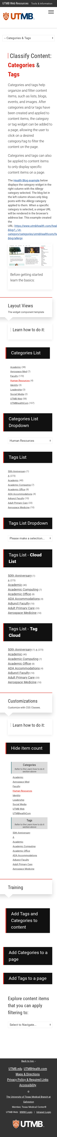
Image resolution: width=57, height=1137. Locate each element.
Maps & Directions (28, 1074)
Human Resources (20, 380)
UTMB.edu (15, 1069)
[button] (51, 12)
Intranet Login (43, 1112)
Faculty (14, 376)
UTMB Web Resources (15, 3)
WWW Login (26, 1112)
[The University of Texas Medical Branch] (19, 17)
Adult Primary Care (18, 503)
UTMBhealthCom (19, 403)
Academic (15, 367)
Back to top (27, 1061)
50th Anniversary (16, 471)
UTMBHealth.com (35, 1069)
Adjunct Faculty (16, 498)
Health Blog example (26, 180)
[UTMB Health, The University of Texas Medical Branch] (28, 1125)
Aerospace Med (18, 371)
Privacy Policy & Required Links (27, 1080)
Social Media (17, 394)
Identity (14, 385)
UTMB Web (16, 398)
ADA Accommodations (20, 494)
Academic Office (16, 489)
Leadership (16, 389)
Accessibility (27, 1085)
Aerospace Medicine (19, 507)
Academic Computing (19, 485)
